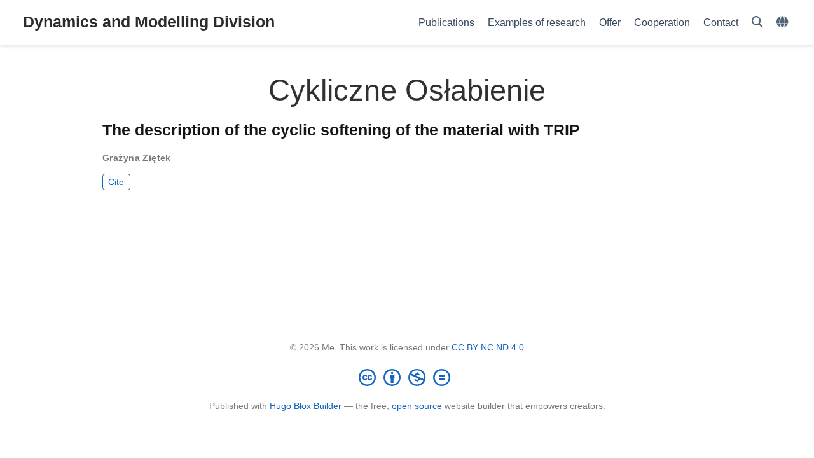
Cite (116, 182)
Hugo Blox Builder (305, 406)
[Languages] (783, 22)
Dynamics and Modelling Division (149, 22)
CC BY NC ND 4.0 (488, 347)
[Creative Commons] (407, 377)
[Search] (757, 22)
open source (417, 406)
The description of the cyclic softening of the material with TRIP (341, 130)
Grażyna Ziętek (136, 158)
